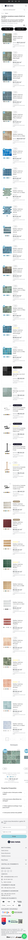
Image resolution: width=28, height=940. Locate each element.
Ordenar (19, 29)
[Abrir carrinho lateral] (26, 6)
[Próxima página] (24, 739)
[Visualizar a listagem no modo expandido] (26, 25)
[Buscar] (24, 9)
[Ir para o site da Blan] (11, 937)
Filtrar (6, 29)
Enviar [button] (14, 836)
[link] (14, 850)
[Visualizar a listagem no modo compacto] (24, 25)
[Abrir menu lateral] (2, 6)
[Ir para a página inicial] (9, 6)
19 (20, 739)
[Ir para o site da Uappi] (18, 937)
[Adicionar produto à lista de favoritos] (10, 34)
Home (2, 13)
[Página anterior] (3, 739)
